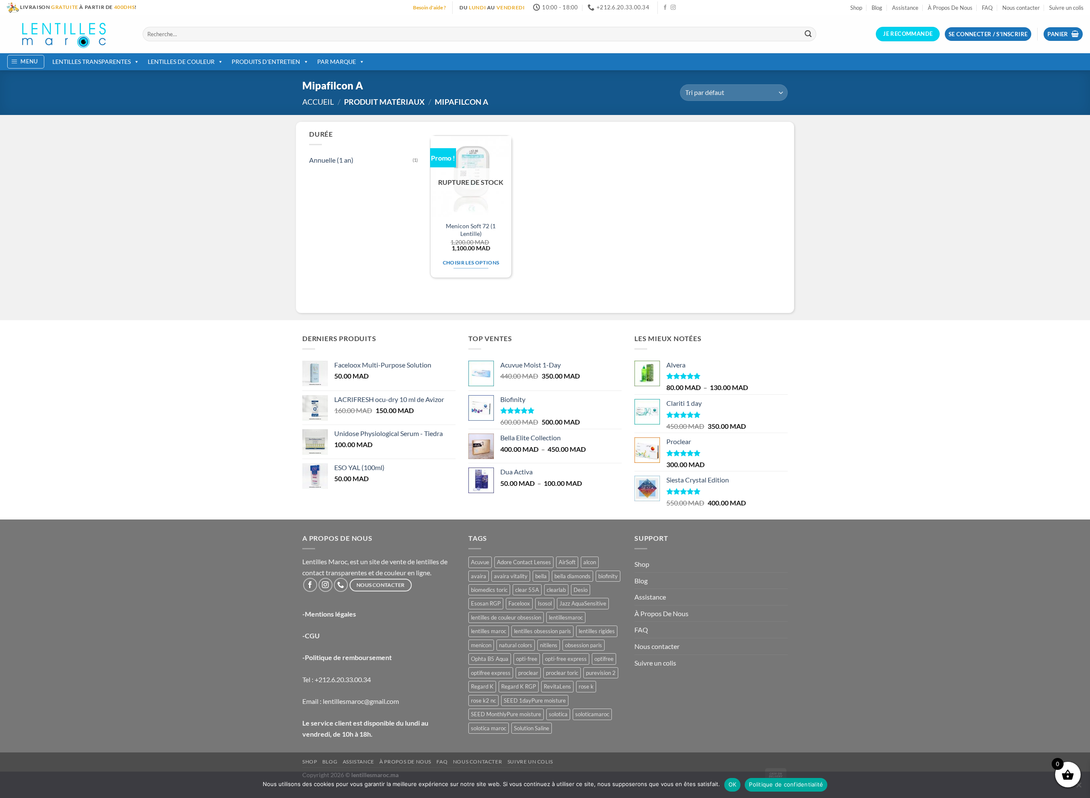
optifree (604, 658)
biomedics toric (489, 589)
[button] (1063, 34)
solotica (558, 714)
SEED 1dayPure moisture (535, 700)
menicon (481, 645)
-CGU (311, 636)
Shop (856, 7)
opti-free (526, 658)
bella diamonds (572, 576)
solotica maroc (488, 728)
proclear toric (562, 672)
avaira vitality (511, 576)
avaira (478, 576)
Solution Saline (531, 728)
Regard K (482, 686)
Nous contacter (1021, 7)
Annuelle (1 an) (331, 160)
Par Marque (336, 61)
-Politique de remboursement (347, 657)
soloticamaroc (592, 714)
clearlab (556, 589)
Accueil (318, 101)
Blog (877, 7)
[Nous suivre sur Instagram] (673, 8)
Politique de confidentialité (786, 784)
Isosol (545, 603)
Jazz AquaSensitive (582, 603)
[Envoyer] (808, 34)
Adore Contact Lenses (524, 562)
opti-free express (566, 658)
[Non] (1078, 787)
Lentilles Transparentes (91, 61)
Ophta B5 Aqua (489, 658)
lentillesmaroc (566, 617)
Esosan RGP (486, 603)
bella (541, 576)
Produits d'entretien (266, 61)
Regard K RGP (518, 686)
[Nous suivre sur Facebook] (665, 8)
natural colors (515, 645)
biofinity (608, 576)
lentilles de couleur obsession (506, 617)
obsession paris (583, 645)
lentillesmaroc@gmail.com (361, 701)
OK (733, 784)
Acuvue (480, 562)
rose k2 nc (483, 700)
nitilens (548, 645)
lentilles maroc (488, 631)
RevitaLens (557, 686)
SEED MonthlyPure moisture (506, 714)
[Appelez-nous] (341, 585)
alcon (589, 562)
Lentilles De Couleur (181, 61)
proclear (528, 672)
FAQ (987, 7)
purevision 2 (601, 672)
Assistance (905, 7)
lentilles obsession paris (542, 631)
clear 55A (527, 589)
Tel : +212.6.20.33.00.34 (336, 679)
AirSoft (567, 562)
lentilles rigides (597, 631)
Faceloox (519, 603)
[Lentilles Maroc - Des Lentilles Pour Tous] (68, 34)
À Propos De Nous (950, 7)
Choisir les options (471, 262)
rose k (586, 686)
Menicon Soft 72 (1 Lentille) (471, 230)
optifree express (491, 672)
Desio (581, 589)
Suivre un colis (1066, 7)
